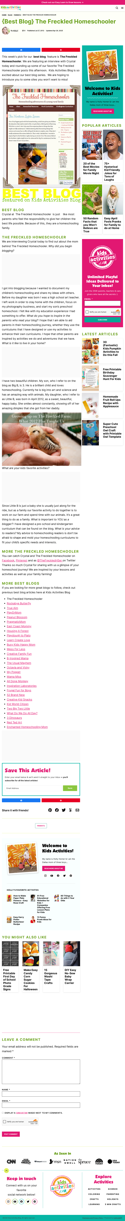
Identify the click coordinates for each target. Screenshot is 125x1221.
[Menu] (122, 8)
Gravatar (22, 1113)
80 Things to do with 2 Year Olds (67, 898)
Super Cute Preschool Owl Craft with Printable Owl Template (112, 430)
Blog (10, 15)
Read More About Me (53, 868)
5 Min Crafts (113, 1204)
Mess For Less (16, 649)
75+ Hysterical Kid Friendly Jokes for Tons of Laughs (112, 171)
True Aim (12, 608)
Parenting (113, 1194)
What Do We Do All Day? (22, 713)
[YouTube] (51, 875)
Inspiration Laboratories (22, 685)
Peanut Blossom (17, 617)
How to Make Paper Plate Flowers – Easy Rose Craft (20, 899)
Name (6, 1089)
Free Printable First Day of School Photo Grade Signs (9, 979)
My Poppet (14, 672)
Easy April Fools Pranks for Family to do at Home (112, 223)
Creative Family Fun (19, 653)
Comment (8, 1058)
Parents (17, 15)
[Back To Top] (6, 1170)
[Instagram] (45, 875)
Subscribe (102, 320)
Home (4, 15)
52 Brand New (16, 694)
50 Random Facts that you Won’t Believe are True (90, 225)
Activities (94, 1189)
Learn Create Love (18, 640)
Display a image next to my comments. (34, 1113)
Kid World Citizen (18, 704)
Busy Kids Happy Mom (21, 644)
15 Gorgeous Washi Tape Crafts (50, 976)
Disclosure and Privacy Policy (92, 1218)
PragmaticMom (16, 621)
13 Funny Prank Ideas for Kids (44, 919)
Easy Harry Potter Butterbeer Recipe (18, 920)
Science (113, 1189)
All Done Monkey (17, 681)
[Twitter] (64, 875)
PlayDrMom (14, 612)
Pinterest (21, 560)
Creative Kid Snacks (19, 699)
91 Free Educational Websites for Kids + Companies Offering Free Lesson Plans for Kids (43, 904)
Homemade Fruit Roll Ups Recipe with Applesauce (111, 401)
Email (6, 1101)
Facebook (8, 560)
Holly (15, 31)
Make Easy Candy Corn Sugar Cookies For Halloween (31, 979)
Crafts (94, 1199)
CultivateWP (118, 1218)
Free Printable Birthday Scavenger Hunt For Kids (112, 374)
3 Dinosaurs (14, 717)
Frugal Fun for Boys (19, 690)
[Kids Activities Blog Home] (11, 8)
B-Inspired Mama (17, 658)
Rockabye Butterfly (19, 603)
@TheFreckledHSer (50, 560)
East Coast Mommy (19, 626)
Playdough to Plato (19, 635)
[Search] (117, 8)
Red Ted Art (14, 722)
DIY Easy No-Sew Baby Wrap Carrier (70, 976)
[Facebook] (58, 875)
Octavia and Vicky (18, 667)
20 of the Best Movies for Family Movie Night (91, 168)
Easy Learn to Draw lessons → (69, 2)
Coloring (94, 1194)
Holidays (113, 1199)
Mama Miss (14, 676)
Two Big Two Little (18, 708)
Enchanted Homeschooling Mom (27, 726)
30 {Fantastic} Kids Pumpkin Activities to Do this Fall (112, 348)
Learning (94, 1204)
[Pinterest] (70, 875)
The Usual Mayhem (19, 663)
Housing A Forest (18, 630)
